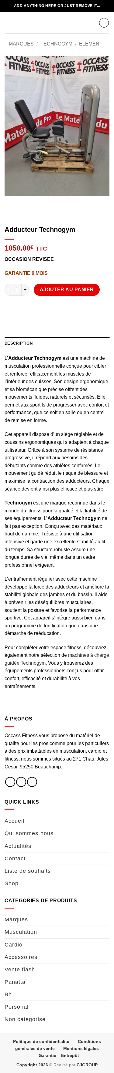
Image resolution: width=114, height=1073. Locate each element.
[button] (8, 22)
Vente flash (20, 970)
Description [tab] (19, 343)
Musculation (21, 932)
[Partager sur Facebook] (21, 307)
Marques (21, 43)
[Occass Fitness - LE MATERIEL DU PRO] (57, 22)
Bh (8, 994)
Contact (15, 858)
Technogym (56, 43)
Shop (12, 883)
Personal (17, 1007)
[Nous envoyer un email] (32, 782)
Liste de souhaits (28, 871)
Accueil (14, 821)
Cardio (13, 945)
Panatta (15, 982)
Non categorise (25, 1019)
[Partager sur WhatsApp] (10, 307)
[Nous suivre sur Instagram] (21, 782)
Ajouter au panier (67, 289)
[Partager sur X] (32, 307)
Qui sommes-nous (29, 833)
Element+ (92, 43)
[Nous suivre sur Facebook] (10, 782)
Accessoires (21, 957)
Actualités (18, 846)
